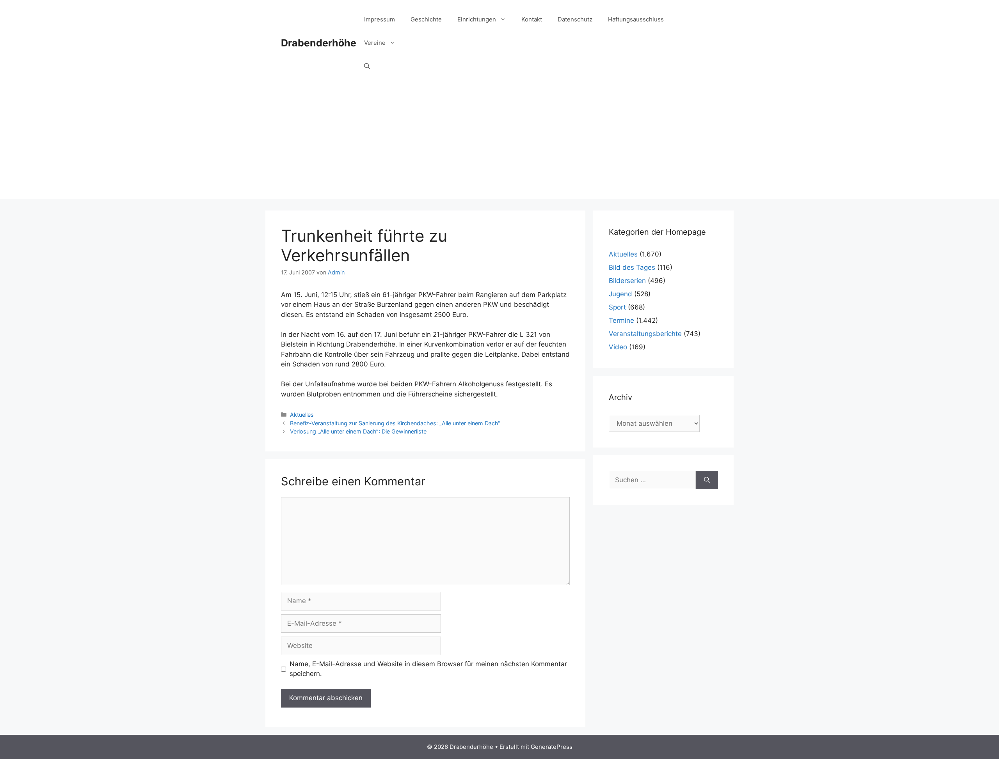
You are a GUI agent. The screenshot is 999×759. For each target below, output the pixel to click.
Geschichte (426, 19)
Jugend (620, 294)
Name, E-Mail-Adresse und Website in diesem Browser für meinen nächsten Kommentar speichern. (428, 669)
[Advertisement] (499, 144)
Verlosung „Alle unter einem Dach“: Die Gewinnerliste (358, 431)
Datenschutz (575, 19)
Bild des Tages (632, 267)
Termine (621, 320)
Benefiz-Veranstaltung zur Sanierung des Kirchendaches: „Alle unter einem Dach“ (395, 423)
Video (618, 347)
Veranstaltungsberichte (645, 334)
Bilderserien (627, 281)
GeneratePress (551, 746)
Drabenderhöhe (318, 43)
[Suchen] (707, 480)
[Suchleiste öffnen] (367, 66)
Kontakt (531, 19)
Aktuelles (302, 414)
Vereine (375, 42)
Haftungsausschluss (636, 19)
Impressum (379, 19)
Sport (617, 307)
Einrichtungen (476, 19)
